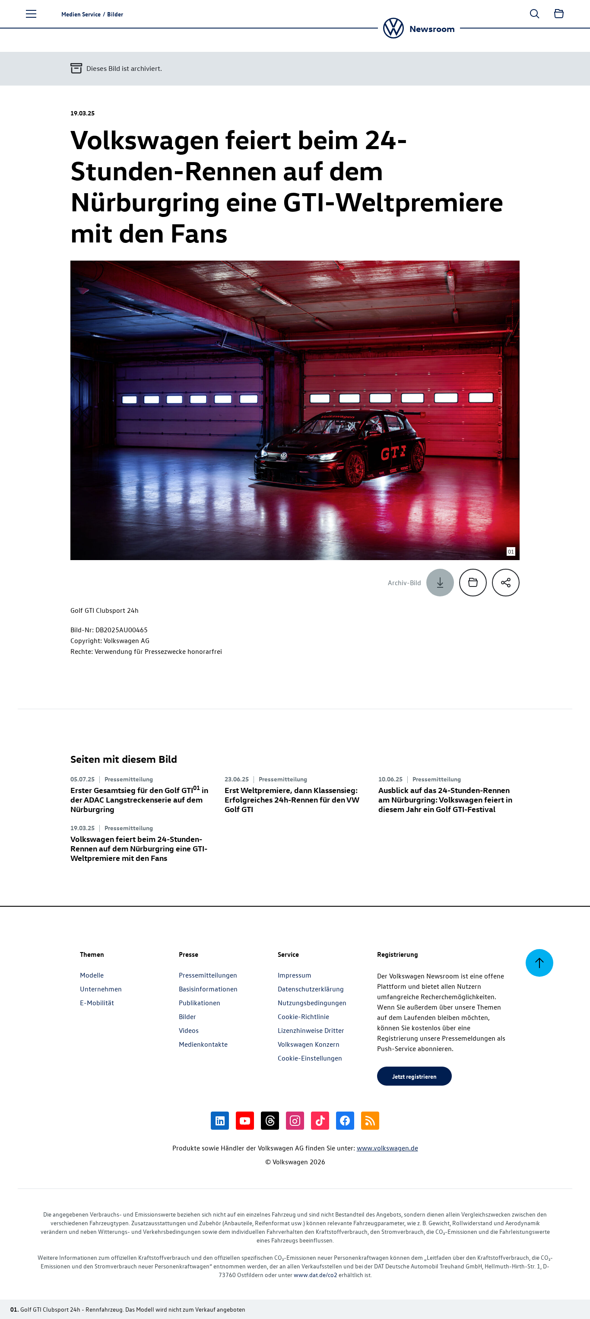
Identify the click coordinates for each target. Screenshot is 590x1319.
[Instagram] (295, 1121)
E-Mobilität (97, 1002)
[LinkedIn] (220, 1121)
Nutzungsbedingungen (312, 1002)
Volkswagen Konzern (308, 1044)
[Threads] (270, 1121)
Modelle (92, 975)
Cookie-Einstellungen (310, 1058)
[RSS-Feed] (370, 1121)
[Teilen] (506, 582)
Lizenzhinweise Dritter (311, 1030)
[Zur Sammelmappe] (559, 14)
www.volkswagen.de (387, 1148)
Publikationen (199, 1002)
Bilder (187, 1016)
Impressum (294, 975)
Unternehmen (101, 988)
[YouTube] (245, 1121)
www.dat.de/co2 (315, 1275)
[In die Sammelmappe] (473, 582)
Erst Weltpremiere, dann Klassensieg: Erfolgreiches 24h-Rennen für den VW (292, 799)
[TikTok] (320, 1121)
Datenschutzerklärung (311, 988)
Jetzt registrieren (414, 1076)
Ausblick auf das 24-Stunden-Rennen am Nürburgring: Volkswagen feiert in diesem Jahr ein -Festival (445, 799)
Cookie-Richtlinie (303, 1016)
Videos (189, 1030)
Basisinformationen (208, 988)
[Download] (440, 582)
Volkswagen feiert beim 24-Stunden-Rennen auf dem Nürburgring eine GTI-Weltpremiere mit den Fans (138, 848)
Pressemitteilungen (208, 975)
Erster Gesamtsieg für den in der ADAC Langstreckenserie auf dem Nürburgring (139, 799)
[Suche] (535, 14)
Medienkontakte (203, 1044)
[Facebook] (345, 1121)
